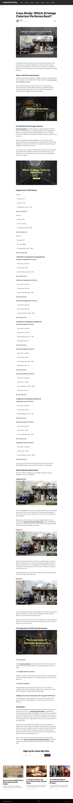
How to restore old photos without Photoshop (36, 739)
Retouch (43, 2)
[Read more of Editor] (17, 20)
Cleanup (53, 2)
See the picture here (21, 211)
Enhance (32, 2)
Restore (37, 2)
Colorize (26, 2)
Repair (47, 2)
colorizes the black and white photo (33, 521)
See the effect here (21, 276)
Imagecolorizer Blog (10, 2)
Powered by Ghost (66, 801)
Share (55, 20)
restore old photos (25, 664)
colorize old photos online (37, 711)
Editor (21, 20)
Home (21, 2)
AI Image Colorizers (21, 129)
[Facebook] (39, 801)
